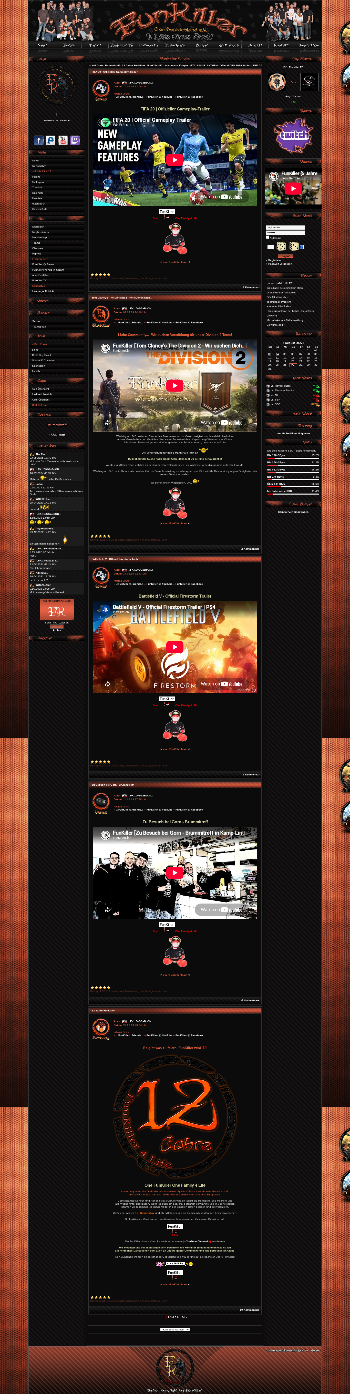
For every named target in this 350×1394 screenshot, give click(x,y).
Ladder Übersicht (42, 394)
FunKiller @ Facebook (189, 96)
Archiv (57, 630)
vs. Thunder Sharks (282, 390)
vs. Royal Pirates (281, 385)
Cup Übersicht (40, 388)
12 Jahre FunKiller (91, 65)
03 (269, 354)
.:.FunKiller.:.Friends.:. (129, 96)
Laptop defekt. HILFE (279, 283)
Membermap (39, 237)
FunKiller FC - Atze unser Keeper (126, 65)
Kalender (37, 192)
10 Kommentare (250, 1309)
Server (36, 321)
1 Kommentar (251, 287)
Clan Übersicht (40, 399)
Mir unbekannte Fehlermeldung (285, 320)
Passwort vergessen (280, 263)
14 (300, 357)
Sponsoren (38, 365)
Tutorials (37, 187)
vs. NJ (274, 395)
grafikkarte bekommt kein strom (285, 287)
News (35, 160)
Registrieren (275, 260)
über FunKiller (40, 275)
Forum (36, 176)
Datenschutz (39, 209)
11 (277, 357)
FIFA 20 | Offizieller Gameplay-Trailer (234, 65)
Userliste (37, 198)
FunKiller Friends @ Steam (48, 269)
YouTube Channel (197, 1241)
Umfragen (38, 182)
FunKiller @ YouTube (159, 96)
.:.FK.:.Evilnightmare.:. (49, 548)
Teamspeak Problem (279, 301)
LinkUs (36, 371)
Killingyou (42, 572)
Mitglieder (38, 226)
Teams (36, 242)
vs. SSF (275, 399)
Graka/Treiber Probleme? (281, 292)
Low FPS (272, 315)
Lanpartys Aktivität (43, 291)
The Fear (41, 454)
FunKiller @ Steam (43, 264)
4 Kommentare (250, 1000)
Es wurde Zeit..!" (276, 324)
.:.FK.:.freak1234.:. (47, 560)
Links (35, 349)
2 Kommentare (250, 548)
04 (277, 354)
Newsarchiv (39, 166)
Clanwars (37, 248)
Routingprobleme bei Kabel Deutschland (291, 311)
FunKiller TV (39, 280)
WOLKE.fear (43, 499)
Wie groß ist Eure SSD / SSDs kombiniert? (291, 450)
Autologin (275, 238)
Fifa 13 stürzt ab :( (277, 297)
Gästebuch (38, 203)
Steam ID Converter (43, 360)
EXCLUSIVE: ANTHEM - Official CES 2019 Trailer (179, 65)
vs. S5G (275, 404)
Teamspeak (39, 326)
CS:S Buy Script (41, 355)
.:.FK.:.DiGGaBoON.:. (48, 469)
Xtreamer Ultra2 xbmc (279, 306)
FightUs (36, 253)
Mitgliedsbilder (40, 232)
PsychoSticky (44, 528)
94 (183, 1317)
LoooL (39, 484)
